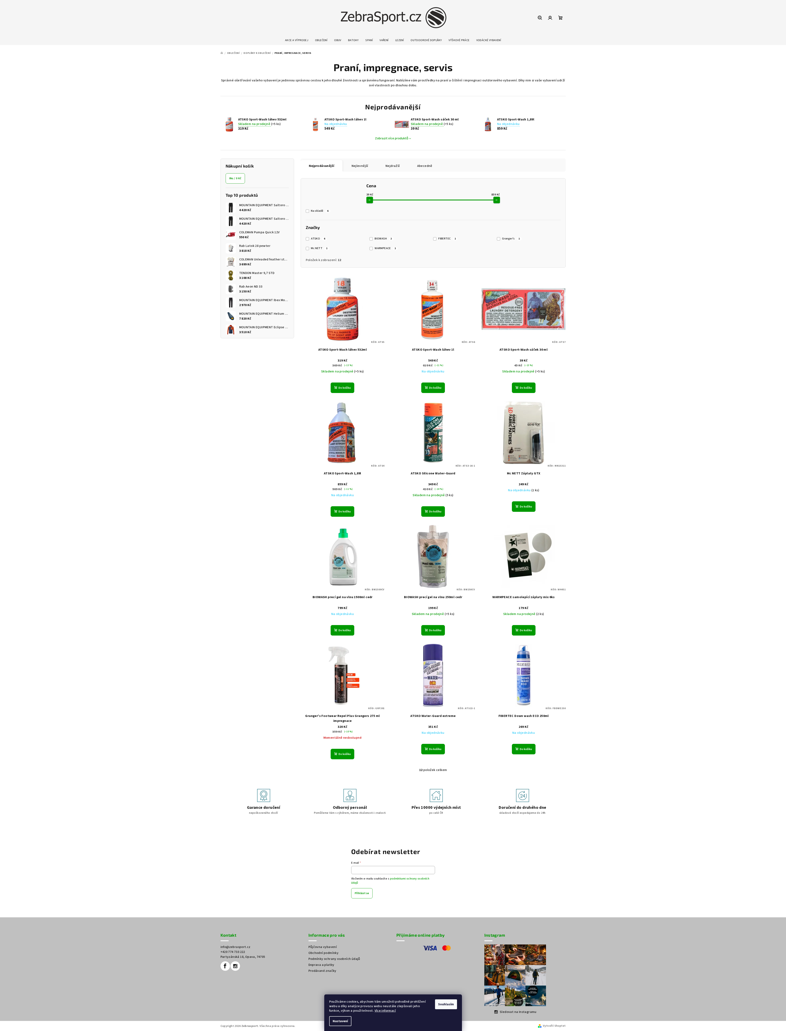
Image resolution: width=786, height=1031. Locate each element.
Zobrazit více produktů (391, 138)
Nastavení (340, 1021)
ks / (235, 178)
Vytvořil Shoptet (554, 1026)
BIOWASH (383, 239)
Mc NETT (319, 248)
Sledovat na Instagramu (518, 1012)
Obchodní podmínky (323, 953)
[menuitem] (297, 40)
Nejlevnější (360, 166)
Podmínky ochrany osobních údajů (334, 959)
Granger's (511, 239)
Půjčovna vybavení (322, 947)
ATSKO (318, 239)
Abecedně (424, 166)
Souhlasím (446, 1004)
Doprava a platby (321, 965)
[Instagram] (235, 966)
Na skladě (319, 211)
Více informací (385, 1010)
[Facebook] (225, 966)
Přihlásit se (362, 893)
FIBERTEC (447, 239)
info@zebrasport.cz (235, 947)
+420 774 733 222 (232, 952)
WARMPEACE (385, 248)
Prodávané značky (322, 971)
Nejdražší (392, 166)
